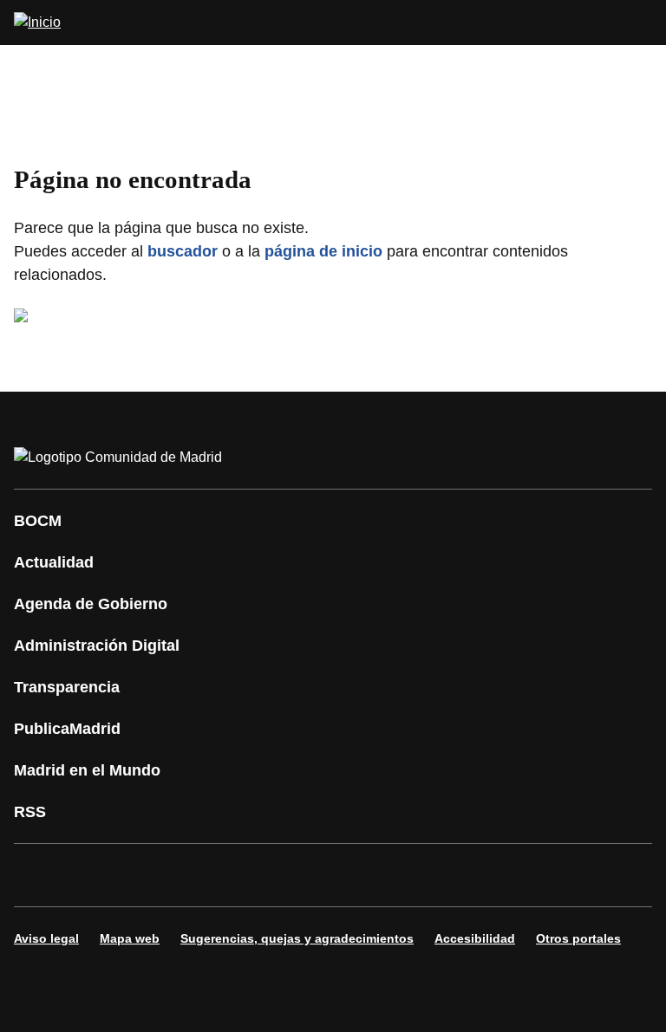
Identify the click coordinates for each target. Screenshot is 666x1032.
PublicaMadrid (67, 728)
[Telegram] (454, 875)
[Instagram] (90, 875)
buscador (182, 251)
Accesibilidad (474, 938)
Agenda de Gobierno (90, 604)
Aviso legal (46, 938)
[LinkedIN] (246, 875)
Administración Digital (97, 645)
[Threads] (506, 875)
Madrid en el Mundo (87, 770)
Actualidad (54, 562)
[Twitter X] (142, 875)
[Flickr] (402, 875)
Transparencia (67, 687)
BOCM (38, 520)
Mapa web (130, 938)
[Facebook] (38, 875)
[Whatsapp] (298, 875)
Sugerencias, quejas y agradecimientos (297, 938)
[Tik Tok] (350, 875)
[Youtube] (194, 875)
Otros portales (578, 938)
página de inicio (323, 251)
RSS (30, 812)
